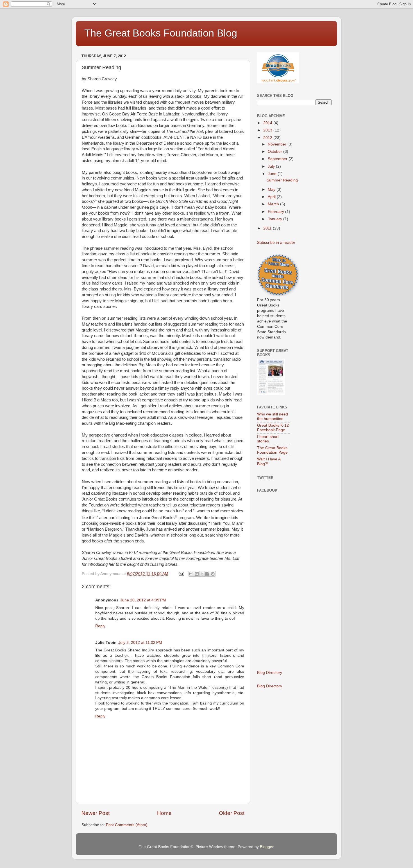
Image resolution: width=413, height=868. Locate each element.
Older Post (231, 813)
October (275, 151)
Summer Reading (282, 180)
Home (164, 813)
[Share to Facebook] (207, 574)
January (275, 219)
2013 (268, 130)
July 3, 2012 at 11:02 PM (140, 642)
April (272, 197)
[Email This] (191, 574)
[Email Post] (181, 574)
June (273, 174)
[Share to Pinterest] (212, 574)
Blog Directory (269, 673)
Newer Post (95, 813)
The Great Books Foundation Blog (160, 33)
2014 (268, 123)
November (277, 144)
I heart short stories (268, 439)
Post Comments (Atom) (127, 825)
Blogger (266, 847)
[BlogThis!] (196, 574)
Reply (100, 626)
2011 (268, 228)
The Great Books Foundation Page (272, 450)
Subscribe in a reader (276, 242)
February (276, 212)
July (272, 166)
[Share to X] (202, 574)
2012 (268, 138)
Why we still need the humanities (272, 416)
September (278, 159)
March (274, 204)
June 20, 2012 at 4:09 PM (143, 600)
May (272, 189)
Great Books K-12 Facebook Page (273, 427)
